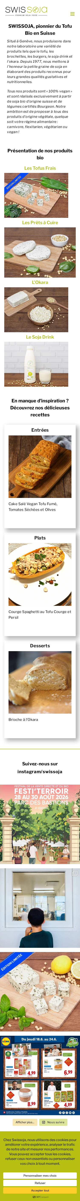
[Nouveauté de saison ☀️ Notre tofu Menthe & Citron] (40, 991)
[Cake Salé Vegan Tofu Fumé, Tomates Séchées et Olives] (40, 466)
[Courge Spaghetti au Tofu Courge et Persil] (40, 574)
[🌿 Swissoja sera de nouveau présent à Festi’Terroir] (40, 824)
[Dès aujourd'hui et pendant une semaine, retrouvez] (40, 1075)
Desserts (40, 645)
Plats (40, 538)
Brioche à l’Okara (23, 719)
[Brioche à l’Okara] (40, 682)
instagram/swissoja (40, 771)
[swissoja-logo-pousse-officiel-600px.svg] (26, 8)
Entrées (40, 430)
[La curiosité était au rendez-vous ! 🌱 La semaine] (40, 908)
